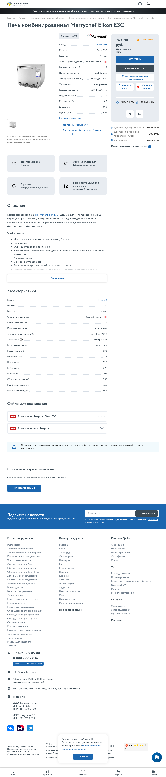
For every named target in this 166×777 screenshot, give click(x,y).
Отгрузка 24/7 (118, 585)
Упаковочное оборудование (22, 583)
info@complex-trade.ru (26, 672)
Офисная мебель (16, 622)
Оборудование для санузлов (22, 618)
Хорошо (83, 757)
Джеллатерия (66, 583)
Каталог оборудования (20, 538)
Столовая (64, 580)
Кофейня (64, 576)
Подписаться (146, 513)
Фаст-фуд (64, 552)
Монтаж (115, 589)
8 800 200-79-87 (26, 658)
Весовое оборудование (19, 591)
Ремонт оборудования (122, 593)
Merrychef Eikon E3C (46, 215)
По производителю (70, 610)
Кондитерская (66, 568)
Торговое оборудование (19, 634)
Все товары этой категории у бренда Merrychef (81, 132)
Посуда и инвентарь (17, 626)
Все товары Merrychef (74, 125)
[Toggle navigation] (156, 3)
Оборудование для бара (20, 564)
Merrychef (102, 44)
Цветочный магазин (69, 591)
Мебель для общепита (19, 642)
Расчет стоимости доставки (129, 147)
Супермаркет (66, 556)
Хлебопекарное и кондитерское (24, 552)
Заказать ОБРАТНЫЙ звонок (28, 664)
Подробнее (57, 278)
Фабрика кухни (67, 599)
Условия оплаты (119, 606)
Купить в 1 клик (135, 68)
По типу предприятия (71, 538)
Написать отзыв (24, 488)
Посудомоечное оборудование (23, 556)
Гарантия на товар (120, 614)
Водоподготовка (15, 587)
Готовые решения (120, 552)
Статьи (114, 560)
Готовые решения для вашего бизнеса (131, 581)
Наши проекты (119, 549)
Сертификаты (118, 556)
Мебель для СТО (16, 603)
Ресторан (64, 545)
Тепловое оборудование (20, 549)
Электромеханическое (19, 560)
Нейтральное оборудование (22, 580)
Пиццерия (64, 560)
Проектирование (120, 577)
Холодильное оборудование (22, 576)
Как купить (117, 600)
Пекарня (63, 572)
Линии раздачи (15, 595)
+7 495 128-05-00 (26, 653)
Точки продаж (14, 638)
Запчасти (12, 646)
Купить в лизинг (147, 87)
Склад (62, 595)
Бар (61, 564)
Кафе (62, 549)
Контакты (116, 620)
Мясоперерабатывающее (20, 607)
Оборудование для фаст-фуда (23, 572)
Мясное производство (71, 603)
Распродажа (13, 545)
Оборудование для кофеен (21, 568)
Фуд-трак (64, 587)
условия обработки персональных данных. (82, 747)
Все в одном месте (120, 573)
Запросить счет (125, 87)
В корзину (134, 59)
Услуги (115, 567)
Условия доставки (120, 610)
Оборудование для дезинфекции (24, 611)
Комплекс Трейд (120, 538)
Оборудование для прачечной (23, 615)
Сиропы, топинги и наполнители (24, 630)
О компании (117, 545)
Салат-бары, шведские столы (22, 599)
